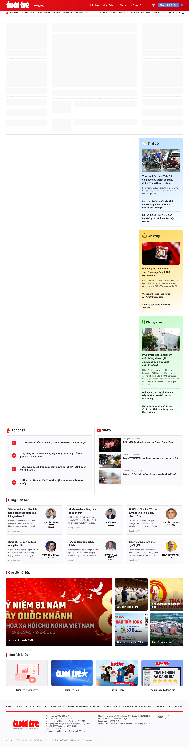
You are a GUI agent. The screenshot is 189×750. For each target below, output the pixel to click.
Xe (86, 13)
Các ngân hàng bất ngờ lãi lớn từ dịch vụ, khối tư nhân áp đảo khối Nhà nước (157, 409)
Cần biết (123, 5)
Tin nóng (126, 471)
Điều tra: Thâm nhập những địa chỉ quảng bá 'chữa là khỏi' (150, 474)
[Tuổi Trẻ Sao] (72, 673)
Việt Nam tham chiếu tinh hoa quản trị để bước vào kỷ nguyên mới (22, 513)
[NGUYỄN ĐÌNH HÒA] (171, 515)
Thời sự (39, 13)
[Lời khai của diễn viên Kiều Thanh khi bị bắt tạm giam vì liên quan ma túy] (14, 482)
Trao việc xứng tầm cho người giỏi (142, 544)
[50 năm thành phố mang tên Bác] (166, 594)
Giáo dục (140, 13)
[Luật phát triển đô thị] (131, 594)
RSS (148, 724)
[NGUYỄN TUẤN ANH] (171, 547)
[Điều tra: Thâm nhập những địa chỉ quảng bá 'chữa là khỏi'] (110, 477)
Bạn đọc (176, 13)
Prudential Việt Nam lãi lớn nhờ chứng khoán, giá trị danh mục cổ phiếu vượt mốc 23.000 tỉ (157, 360)
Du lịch (92, 13)
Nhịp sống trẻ (103, 13)
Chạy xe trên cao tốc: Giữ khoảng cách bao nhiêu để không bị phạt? (53, 442)
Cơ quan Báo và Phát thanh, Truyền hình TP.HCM (65, 731)
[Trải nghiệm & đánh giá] (162, 673)
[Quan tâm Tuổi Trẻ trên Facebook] (167, 717)
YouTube (109, 5)
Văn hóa (114, 13)
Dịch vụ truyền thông (106, 724)
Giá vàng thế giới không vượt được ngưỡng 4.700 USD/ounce (156, 272)
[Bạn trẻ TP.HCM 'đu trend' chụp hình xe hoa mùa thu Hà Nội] (110, 461)
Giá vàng (154, 236)
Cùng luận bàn (18, 500)
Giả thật (167, 13)
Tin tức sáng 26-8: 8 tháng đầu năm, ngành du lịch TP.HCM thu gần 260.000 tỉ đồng (53, 468)
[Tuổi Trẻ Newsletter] (27, 673)
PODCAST (18, 430)
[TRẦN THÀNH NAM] (51, 547)
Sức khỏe (158, 13)
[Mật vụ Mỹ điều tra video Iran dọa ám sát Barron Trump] (110, 445)
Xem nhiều (24, 13)
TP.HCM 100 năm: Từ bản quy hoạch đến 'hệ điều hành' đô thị (143, 513)
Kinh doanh (68, 13)
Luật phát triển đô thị (127, 607)
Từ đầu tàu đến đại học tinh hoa (81, 544)
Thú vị (125, 455)
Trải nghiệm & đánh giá (162, 690)
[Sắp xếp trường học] (166, 629)
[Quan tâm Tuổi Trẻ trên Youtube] (160, 717)
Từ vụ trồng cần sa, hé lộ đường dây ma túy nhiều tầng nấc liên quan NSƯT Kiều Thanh (51, 455)
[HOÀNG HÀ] (111, 515)
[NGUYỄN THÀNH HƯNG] (111, 547)
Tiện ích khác (18, 655)
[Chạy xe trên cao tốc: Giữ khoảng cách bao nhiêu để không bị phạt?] (14, 443)
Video (32, 13)
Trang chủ (10, 707)
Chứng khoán (155, 322)
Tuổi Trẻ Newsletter (27, 690)
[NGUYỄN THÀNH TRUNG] (51, 515)
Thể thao (131, 13)
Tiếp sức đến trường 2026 (130, 642)
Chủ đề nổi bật (19, 572)
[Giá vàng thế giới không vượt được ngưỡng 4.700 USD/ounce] (161, 253)
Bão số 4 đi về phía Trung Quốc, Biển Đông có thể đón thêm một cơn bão (158, 218)
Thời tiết (153, 143)
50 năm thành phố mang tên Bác (166, 605)
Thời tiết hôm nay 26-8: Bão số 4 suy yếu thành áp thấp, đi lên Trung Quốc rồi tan (157, 180)
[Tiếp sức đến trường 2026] (131, 629)
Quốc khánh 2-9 (21, 640)
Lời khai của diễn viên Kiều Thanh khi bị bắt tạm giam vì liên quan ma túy (52, 482)
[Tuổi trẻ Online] (26, 724)
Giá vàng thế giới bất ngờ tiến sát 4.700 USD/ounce (156, 295)
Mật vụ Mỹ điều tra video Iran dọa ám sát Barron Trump (149, 442)
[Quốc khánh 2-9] (59, 612)
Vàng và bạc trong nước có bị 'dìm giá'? (156, 306)
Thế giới (47, 13)
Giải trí (122, 13)
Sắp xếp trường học (162, 642)
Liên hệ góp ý (139, 724)
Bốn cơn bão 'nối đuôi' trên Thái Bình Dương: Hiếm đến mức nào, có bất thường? (157, 204)
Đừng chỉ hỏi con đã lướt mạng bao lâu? (22, 544)
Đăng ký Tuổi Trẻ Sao (168, 5)
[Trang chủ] (7, 13)
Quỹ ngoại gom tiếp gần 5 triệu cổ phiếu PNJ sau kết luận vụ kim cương (157, 395)
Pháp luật (56, 13)
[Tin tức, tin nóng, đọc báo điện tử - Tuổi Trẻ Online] (20, 5)
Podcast (95, 5)
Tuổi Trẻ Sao (72, 690)
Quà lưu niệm (117, 690)
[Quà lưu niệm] (117, 673)
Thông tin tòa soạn (53, 729)
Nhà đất (148, 13)
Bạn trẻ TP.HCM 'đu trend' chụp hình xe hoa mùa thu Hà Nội (150, 458)
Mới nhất (14, 13)
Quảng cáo (137, 5)
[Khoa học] (39, 5)
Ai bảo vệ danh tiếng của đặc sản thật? (82, 511)
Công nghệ (79, 13)
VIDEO (106, 430)
